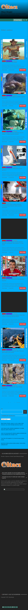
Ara (2, 408)
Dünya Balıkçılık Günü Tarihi (9, 62)
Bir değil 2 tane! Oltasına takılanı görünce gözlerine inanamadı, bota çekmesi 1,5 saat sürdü (12, 243)
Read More (22, 69)
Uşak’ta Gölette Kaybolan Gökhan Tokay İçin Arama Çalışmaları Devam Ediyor (13, 315)
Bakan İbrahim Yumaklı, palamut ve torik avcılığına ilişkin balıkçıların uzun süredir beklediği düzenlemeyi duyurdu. (12, 424)
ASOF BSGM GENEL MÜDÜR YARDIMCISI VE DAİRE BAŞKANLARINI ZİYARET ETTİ (12, 429)
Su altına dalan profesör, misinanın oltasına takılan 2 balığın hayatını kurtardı (12, 133)
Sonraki (18, 402)
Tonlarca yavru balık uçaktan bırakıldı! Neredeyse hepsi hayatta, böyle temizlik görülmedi (12, 206)
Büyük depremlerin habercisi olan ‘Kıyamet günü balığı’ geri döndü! (13, 351)
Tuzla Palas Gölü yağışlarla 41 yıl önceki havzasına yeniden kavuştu (12, 439)
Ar (25, 411)
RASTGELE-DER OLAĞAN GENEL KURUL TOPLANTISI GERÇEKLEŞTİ (13, 444)
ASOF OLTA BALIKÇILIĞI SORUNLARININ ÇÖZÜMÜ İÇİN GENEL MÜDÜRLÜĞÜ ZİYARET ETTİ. (13, 434)
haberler (4, 95)
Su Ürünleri (14, 95)
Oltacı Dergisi (6, 12)
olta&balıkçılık (9, 95)
